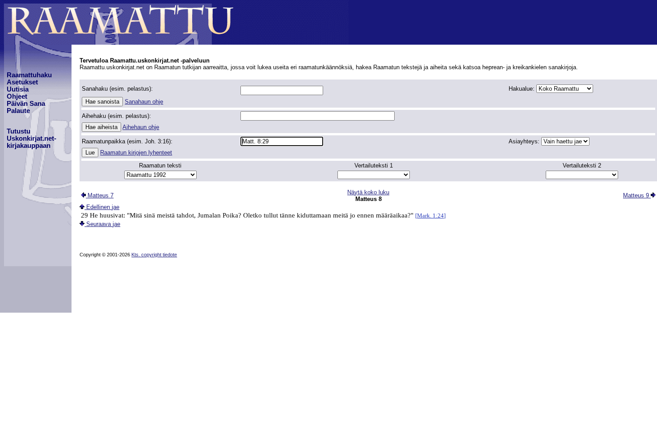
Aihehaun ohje (140, 127)
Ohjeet (17, 96)
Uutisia (18, 89)
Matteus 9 (637, 195)
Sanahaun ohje (144, 101)
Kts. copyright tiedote (154, 254)
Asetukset (22, 82)
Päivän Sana (26, 103)
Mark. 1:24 (430, 215)
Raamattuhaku (29, 75)
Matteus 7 (100, 195)
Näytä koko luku (368, 192)
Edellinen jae (101, 207)
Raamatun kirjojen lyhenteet (136, 152)
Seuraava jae (102, 224)
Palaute (18, 110)
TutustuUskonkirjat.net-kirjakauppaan (31, 138)
